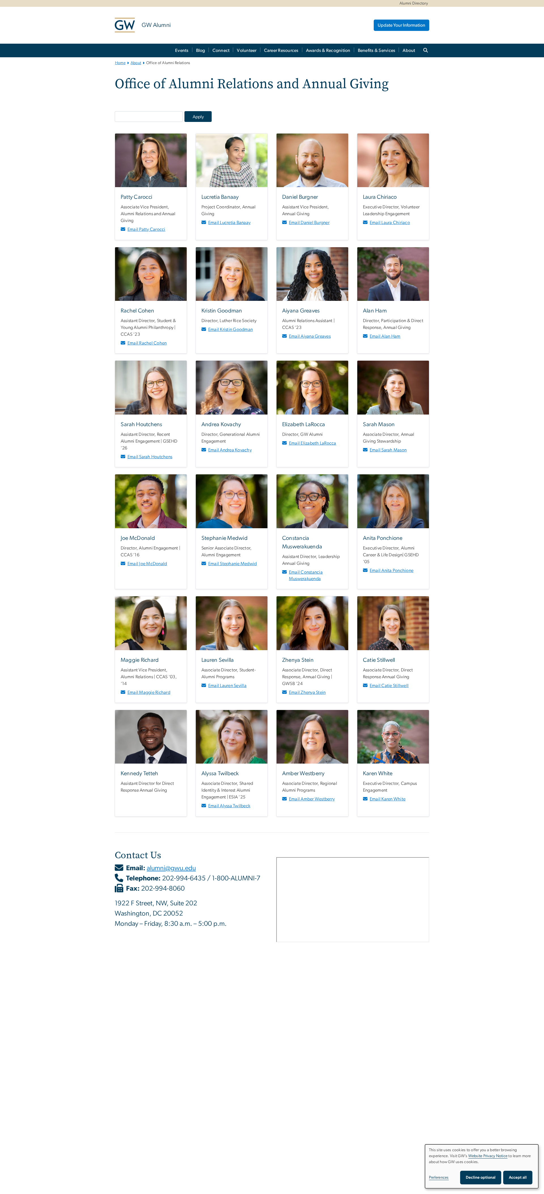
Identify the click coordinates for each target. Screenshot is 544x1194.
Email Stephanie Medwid (232, 563)
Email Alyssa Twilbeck (229, 806)
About (409, 50)
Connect (221, 50)
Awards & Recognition (328, 50)
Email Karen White (387, 799)
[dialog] (481, 1166)
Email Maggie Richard (149, 692)
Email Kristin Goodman (230, 329)
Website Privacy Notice (488, 1156)
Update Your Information (401, 25)
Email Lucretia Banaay (229, 222)
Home (120, 63)
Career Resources (281, 50)
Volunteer (246, 50)
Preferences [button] (439, 1178)
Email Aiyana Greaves (310, 336)
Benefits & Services (377, 50)
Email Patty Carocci (146, 229)
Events (182, 50)
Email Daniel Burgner (309, 222)
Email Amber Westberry (312, 799)
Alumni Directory (414, 3)
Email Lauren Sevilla (227, 685)
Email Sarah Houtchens (150, 457)
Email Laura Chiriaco (390, 222)
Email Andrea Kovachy (230, 450)
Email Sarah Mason (388, 450)
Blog (200, 50)
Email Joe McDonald (147, 563)
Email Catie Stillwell (389, 685)
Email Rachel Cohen (147, 343)
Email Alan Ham (385, 336)
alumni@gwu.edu (171, 868)
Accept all (518, 1178)
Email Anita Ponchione (391, 570)
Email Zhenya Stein (307, 692)
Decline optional (481, 1178)
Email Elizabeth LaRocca (312, 443)
